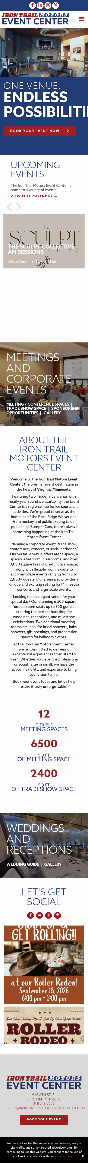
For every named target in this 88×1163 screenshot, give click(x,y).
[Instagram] (47, 5)
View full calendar (32, 196)
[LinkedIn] (40, 5)
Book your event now (35, 131)
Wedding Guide (22, 865)
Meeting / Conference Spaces (37, 405)
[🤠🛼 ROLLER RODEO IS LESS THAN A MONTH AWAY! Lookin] (44, 965)
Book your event (44, 1119)
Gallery (52, 413)
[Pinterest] (55, 5)
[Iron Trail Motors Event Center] (35, 18)
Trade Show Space (26, 409)
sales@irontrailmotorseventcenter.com (45, 1108)
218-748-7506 (44, 1104)
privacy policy (63, 1156)
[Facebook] (32, 5)
